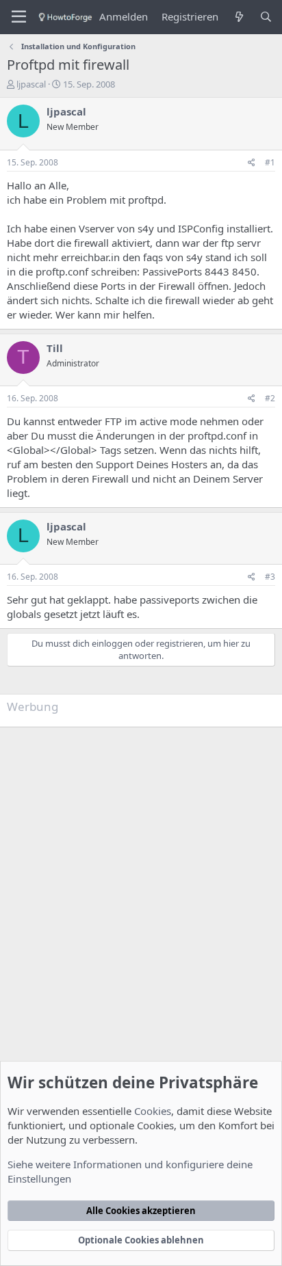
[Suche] (266, 16)
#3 (270, 576)
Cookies (152, 1111)
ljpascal (31, 84)
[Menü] (19, 17)
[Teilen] (251, 163)
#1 (270, 162)
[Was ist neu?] (238, 16)
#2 (270, 398)
